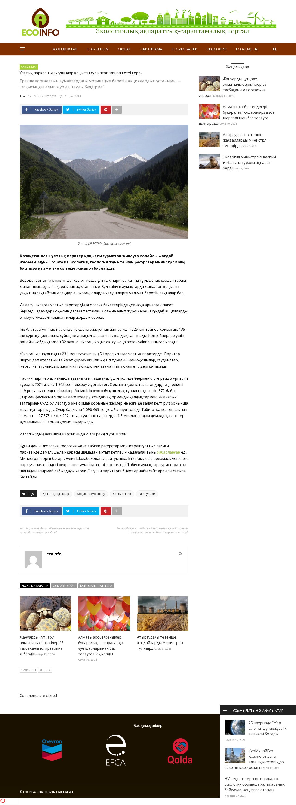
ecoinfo (25, 96)
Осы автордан (64, 586)
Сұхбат (124, 49)
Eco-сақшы (247, 49)
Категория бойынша (96, 586)
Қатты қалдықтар (56, 494)
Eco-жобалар (184, 49)
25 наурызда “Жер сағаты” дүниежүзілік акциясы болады (268, 728)
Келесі (44, 670)
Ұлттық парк (122, 494)
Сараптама (151, 49)
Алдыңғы (29, 670)
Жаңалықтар (65, 49)
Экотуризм (147, 494)
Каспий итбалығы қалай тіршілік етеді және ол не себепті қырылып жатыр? (158, 530)
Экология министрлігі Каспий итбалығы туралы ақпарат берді (249, 162)
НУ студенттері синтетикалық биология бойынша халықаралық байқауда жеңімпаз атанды (255, 784)
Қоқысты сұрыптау (91, 494)
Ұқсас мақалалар (35, 586)
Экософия (217, 49)
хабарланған (168, 452)
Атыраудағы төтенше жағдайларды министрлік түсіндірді (160, 643)
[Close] (225, 710)
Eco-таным (98, 49)
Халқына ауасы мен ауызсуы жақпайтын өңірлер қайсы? (54, 530)
